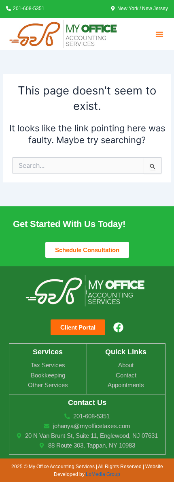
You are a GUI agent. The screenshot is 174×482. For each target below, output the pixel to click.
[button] (159, 34)
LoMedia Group (103, 474)
